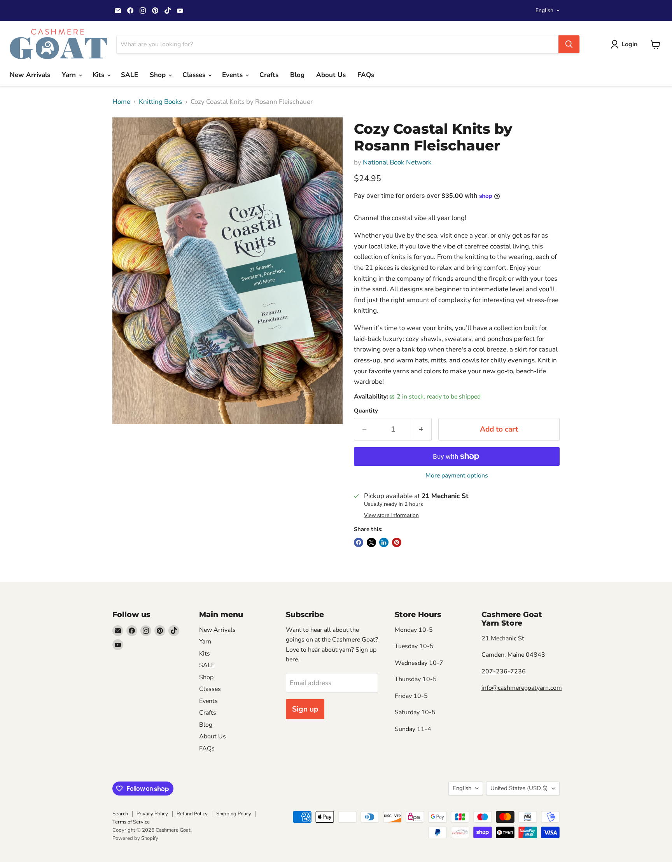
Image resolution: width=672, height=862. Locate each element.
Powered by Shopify (135, 838)
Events (233, 74)
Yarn (70, 74)
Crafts (268, 74)
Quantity (366, 410)
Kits (99, 74)
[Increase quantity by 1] (421, 429)
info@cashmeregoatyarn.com (521, 688)
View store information (391, 515)
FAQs (365, 74)
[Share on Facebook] (358, 542)
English (544, 10)
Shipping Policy (233, 813)
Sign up (305, 709)
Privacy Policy (152, 813)
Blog (297, 74)
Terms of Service (131, 821)
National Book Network (397, 162)
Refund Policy (192, 813)
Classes (194, 74)
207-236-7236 (503, 671)
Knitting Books (160, 102)
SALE (129, 74)
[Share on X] (371, 542)
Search (120, 813)
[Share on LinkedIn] (383, 542)
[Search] (568, 44)
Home (121, 102)
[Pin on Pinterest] (396, 542)
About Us (331, 74)
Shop (159, 74)
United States (519, 788)
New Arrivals (30, 74)
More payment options (456, 475)
